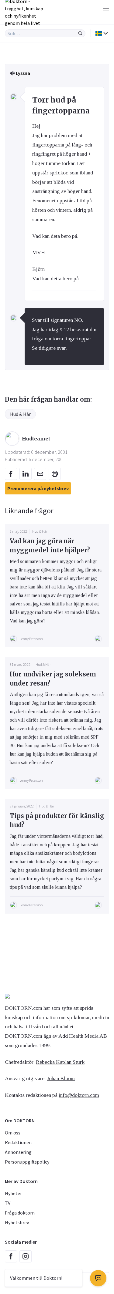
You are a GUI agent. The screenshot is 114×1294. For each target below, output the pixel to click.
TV (7, 1203)
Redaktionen (18, 1142)
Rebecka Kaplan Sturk (60, 1062)
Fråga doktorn (20, 1213)
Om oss (12, 1133)
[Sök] (80, 33)
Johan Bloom (61, 1078)
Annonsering (18, 1152)
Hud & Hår (20, 414)
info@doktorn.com (79, 1095)
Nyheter (13, 1193)
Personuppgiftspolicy (27, 1162)
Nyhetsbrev (17, 1222)
